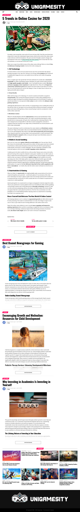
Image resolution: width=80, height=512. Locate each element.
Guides (31, 12)
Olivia (9, 247)
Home (17, 12)
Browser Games (37, 12)
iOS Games (53, 12)
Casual (58, 12)
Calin (9, 23)
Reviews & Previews (45, 12)
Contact (62, 12)
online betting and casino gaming (30, 59)
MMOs (27, 12)
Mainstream (21, 12)
